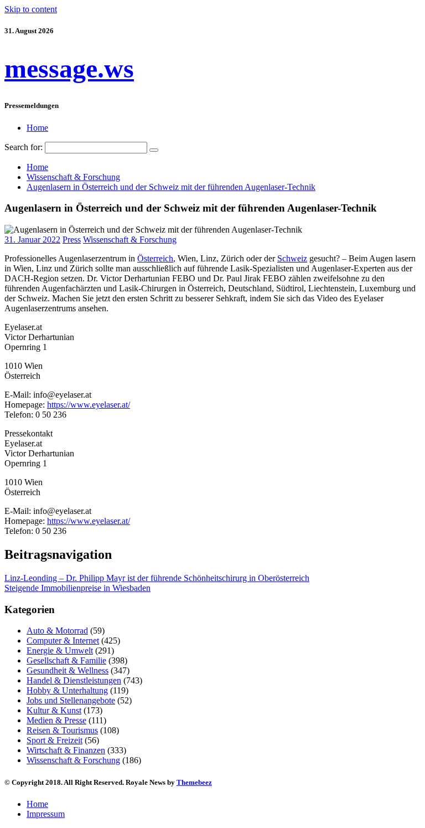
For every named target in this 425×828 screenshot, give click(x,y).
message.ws (69, 68)
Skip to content (30, 9)
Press (72, 239)
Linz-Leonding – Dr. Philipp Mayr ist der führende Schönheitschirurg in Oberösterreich (156, 578)
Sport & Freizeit (54, 740)
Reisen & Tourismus (62, 730)
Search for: (23, 147)
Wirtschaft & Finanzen (66, 750)
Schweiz (292, 258)
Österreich (155, 258)
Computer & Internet (63, 640)
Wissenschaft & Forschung (130, 239)
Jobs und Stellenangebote (71, 700)
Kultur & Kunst (54, 710)
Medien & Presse (56, 720)
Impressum (46, 814)
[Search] (153, 150)
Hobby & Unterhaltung (67, 690)
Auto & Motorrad (57, 630)
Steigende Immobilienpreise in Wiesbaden (77, 588)
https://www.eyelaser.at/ (88, 404)
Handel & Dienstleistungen (74, 680)
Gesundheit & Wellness (67, 670)
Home (37, 127)
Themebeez (194, 782)
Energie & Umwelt (60, 650)
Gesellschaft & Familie (66, 660)
